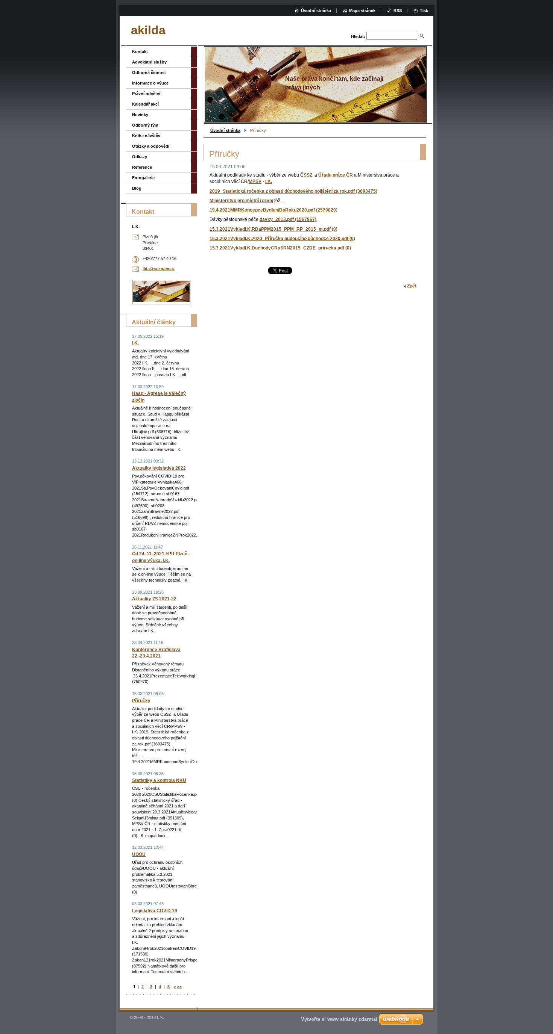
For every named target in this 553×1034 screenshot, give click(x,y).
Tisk (424, 10)
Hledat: (358, 36)
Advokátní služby (149, 62)
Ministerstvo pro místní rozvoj (241, 200)
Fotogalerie (143, 177)
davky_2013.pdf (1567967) (288, 219)
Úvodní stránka (225, 130)
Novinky (140, 114)
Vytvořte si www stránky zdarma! (339, 1019)
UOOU (139, 854)
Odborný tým (145, 125)
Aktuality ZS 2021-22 (154, 599)
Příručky (141, 700)
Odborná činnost (149, 72)
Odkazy (139, 156)
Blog (136, 188)
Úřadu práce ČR (335, 175)
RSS (397, 10)
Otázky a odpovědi (150, 146)
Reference (142, 167)
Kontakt (140, 51)
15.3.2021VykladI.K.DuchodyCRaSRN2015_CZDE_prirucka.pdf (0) (280, 248)
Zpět (411, 286)
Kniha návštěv (146, 135)
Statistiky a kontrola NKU (159, 780)
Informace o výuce (150, 83)
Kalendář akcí (145, 104)
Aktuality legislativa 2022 (159, 468)
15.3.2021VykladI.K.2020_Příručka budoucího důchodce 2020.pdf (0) (282, 238)
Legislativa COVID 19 (154, 910)
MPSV (255, 181)
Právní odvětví (146, 93)
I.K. (268, 181)
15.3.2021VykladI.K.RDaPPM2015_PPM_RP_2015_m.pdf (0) (273, 229)
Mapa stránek (362, 10)
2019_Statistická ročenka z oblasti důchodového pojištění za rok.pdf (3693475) (293, 191)
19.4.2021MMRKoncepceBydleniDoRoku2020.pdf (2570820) (273, 210)
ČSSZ (306, 175)
